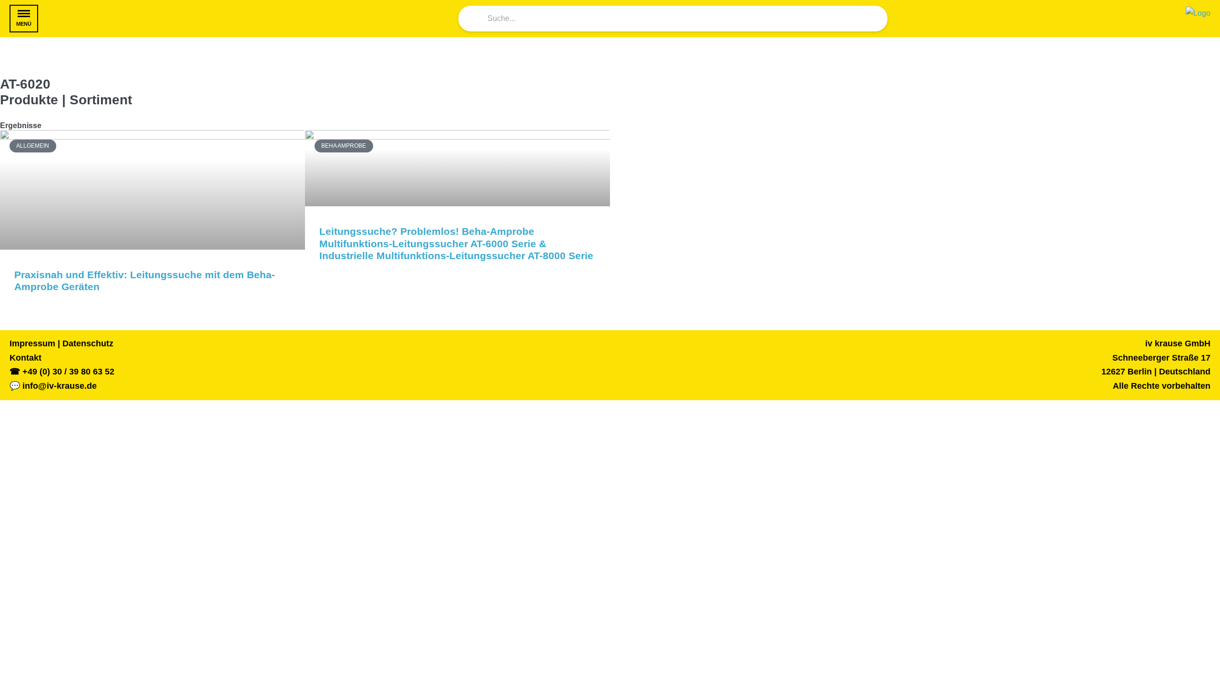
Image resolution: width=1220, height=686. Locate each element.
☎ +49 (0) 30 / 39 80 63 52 (62, 371)
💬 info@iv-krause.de (53, 386)
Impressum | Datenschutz (61, 343)
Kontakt (25, 358)
